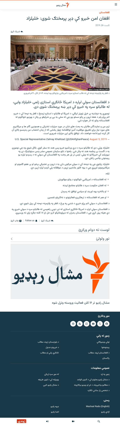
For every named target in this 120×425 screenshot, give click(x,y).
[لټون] (98, 421)
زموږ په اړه (105, 374)
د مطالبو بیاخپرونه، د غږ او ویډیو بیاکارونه (91, 385)
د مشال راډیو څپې (51, 385)
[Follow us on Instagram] (86, 323)
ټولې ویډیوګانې (103, 342)
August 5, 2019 (98, 139)
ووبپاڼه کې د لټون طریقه (48, 379)
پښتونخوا (105, 347)
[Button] (17, 31)
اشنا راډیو (55, 412)
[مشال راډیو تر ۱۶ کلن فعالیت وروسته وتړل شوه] (60, 271)
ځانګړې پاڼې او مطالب (49, 353)
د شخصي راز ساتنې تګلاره (98, 390)
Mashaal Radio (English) (97, 406)
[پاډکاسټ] (73, 323)
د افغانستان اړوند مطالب (98, 353)
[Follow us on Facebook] (106, 323)
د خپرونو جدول (52, 347)
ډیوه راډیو (55, 406)
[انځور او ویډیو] (73, 421)
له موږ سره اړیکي (51, 374)
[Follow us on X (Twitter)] (100, 323)
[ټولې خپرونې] (47, 421)
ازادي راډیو (105, 412)
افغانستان (104, 12)
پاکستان (105, 358)
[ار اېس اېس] (80, 323)
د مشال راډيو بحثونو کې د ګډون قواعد (93, 379)
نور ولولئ (102, 239)
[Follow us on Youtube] (93, 323)
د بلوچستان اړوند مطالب (48, 342)
